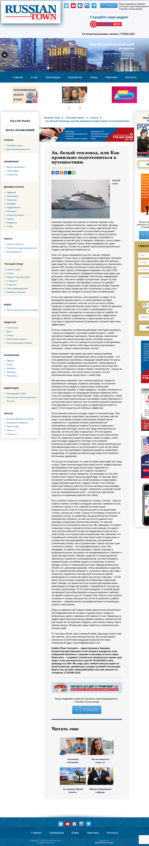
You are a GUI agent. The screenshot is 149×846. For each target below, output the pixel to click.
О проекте (12, 284)
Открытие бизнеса (15, 215)
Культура (11, 372)
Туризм (10, 219)
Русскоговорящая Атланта (19, 343)
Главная (18, 77)
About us (11, 430)
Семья (10, 335)
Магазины (11, 211)
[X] (69, 172)
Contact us (12, 434)
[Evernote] (73, 172)
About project (13, 426)
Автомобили (12, 196)
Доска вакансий (14, 252)
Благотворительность (17, 339)
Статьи (10, 273)
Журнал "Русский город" (18, 277)
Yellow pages (20, 121)
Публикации (53, 77)
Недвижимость (14, 207)
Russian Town (52, 117)
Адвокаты (11, 192)
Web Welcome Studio (104, 843)
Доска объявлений (19, 130)
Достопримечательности (18, 149)
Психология (12, 328)
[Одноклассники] (61, 172)
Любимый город (14, 145)
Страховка (12, 200)
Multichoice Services (16, 292)
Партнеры (111, 77)
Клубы (10, 364)
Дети (9, 331)
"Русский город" (75, 117)
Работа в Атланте (15, 244)
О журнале (12, 281)
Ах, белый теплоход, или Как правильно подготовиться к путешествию (87, 121)
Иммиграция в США (16, 393)
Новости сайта (14, 269)
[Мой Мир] (65, 172)
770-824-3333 (127, 34)
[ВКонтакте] (57, 172)
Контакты (130, 77)
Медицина (12, 222)
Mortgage (11, 204)
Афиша (10, 360)
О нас (34, 77)
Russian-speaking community (20, 419)
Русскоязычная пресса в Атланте (22, 310)
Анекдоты (11, 368)
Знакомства (75, 77)
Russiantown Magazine (17, 422)
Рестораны (12, 376)
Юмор (93, 77)
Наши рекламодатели (17, 288)
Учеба (10, 226)
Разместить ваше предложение (22, 248)
